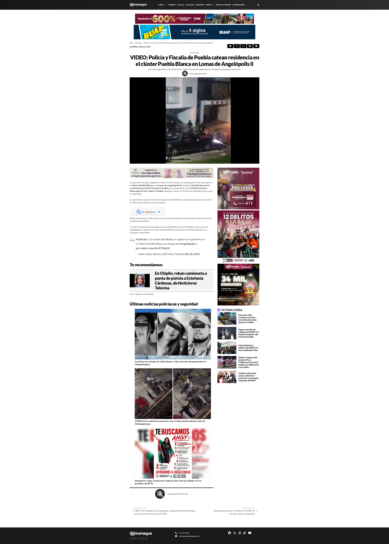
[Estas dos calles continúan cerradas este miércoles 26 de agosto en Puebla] (226, 318)
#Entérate (141, 239)
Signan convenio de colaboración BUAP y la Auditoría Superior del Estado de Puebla (248, 333)
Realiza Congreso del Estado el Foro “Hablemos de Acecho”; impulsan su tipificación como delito (248, 362)
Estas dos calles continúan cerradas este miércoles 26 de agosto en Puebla (247, 318)
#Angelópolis (187, 243)
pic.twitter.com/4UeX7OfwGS (153, 248)
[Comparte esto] (230, 46)
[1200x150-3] (171, 173)
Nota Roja (194, 53)
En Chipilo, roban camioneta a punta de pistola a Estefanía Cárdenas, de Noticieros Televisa (181, 280)
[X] (234, 532)
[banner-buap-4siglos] (194, 32)
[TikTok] (244, 532)
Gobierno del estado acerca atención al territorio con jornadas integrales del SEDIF (248, 377)
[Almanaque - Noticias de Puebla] (138, 5)
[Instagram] (239, 533)
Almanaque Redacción (198, 73)
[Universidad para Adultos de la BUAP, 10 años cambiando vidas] (226, 347)
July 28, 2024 (192, 254)
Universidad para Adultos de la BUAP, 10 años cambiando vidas (248, 347)
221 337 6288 (184, 533)
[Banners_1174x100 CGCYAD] (194, 19)
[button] (165, 5)
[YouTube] (249, 532)
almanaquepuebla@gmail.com (189, 536)
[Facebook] (229, 532)
